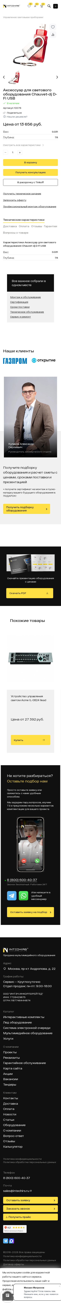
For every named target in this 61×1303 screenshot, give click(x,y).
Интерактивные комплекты (23, 1017)
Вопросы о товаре (15, 232)
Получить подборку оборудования (20, 509)
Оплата (24, 226)
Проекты (10, 1052)
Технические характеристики (23, 219)
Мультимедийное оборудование (27, 1033)
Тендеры (9, 1084)
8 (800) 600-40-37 (22, 880)
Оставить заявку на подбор (28, 912)
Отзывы (36, 226)
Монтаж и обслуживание (25, 297)
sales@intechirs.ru (16, 1190)
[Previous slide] (4, 77)
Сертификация (19, 302)
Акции (8, 1073)
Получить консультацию (30, 172)
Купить (18, 740)
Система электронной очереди (26, 1028)
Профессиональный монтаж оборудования (29, 206)
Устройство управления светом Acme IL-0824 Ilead (28, 698)
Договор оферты (13, 1264)
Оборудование (14, 1125)
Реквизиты (11, 1057)
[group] (30, 45)
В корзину (30, 162)
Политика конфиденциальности (22, 1159)
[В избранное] (52, 27)
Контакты (10, 1098)
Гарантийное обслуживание (24, 1063)
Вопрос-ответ (13, 1136)
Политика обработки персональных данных (29, 1162)
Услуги (8, 1038)
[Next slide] (57, 77)
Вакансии (10, 1079)
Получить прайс (20, 1216)
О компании (12, 1130)
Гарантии (50, 226)
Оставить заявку (18, 1200)
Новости (9, 1114)
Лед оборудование (17, 1022)
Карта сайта (12, 1068)
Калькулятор (13, 1146)
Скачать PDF (17, 593)
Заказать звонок (18, 1208)
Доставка (10, 226)
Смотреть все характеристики (22, 145)
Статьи (8, 1119)
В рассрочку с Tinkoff (30, 182)
